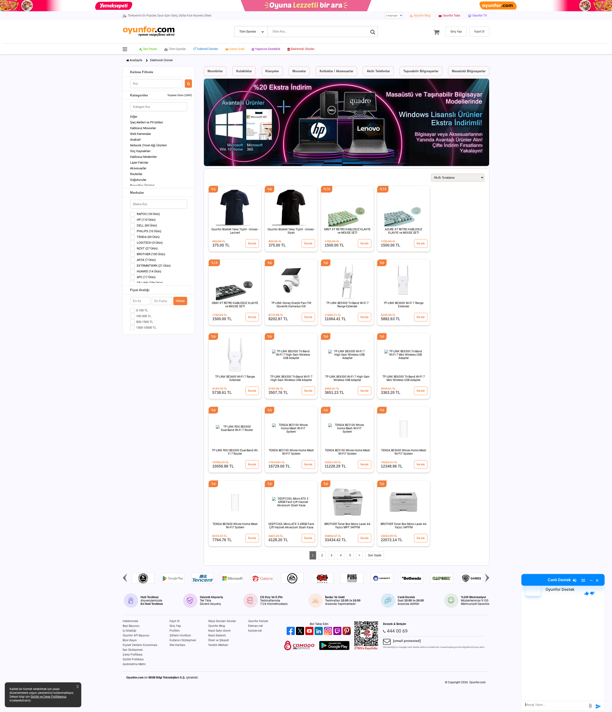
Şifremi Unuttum (180, 635)
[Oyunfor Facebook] (291, 631)
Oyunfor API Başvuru (136, 635)
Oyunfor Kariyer (258, 621)
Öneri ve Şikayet (218, 640)
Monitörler (215, 71)
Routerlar (136, 174)
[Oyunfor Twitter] (300, 631)
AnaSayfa (136, 60)
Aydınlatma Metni (134, 664)
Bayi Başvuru (131, 626)
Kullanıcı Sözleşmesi (182, 640)
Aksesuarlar (138, 168)
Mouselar (299, 71)
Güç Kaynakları (140, 151)
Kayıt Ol (174, 621)
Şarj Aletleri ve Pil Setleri (146, 122)
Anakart (135, 139)
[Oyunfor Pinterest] (347, 631)
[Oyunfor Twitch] (338, 631)
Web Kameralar (140, 134)
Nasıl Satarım (217, 635)
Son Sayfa (374, 555)
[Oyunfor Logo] (149, 31)
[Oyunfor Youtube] (310, 631)
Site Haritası (177, 645)
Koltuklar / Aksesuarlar (336, 71)
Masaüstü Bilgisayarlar (469, 71)
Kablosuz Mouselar (143, 128)
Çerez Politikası (132, 654)
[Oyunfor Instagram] (328, 631)
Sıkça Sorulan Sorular (222, 621)
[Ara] (373, 31)
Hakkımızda (130, 621)
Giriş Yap (175, 626)
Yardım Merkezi (218, 645)
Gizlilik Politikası (133, 659)
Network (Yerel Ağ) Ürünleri (148, 145)
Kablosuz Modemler (143, 157)
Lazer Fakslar (139, 162)
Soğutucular (138, 180)
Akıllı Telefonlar (378, 71)
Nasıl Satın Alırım (219, 630)
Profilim (174, 630)
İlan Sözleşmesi (133, 649)
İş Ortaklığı (129, 630)
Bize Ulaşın (130, 640)
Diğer (133, 116)
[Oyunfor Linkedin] (319, 631)
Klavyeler (272, 71)
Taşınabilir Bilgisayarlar (420, 71)
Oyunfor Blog (216, 626)
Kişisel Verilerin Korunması (140, 645)
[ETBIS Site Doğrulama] (366, 649)
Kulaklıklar (244, 71)
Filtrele (180, 301)
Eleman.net (255, 626)
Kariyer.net (255, 630)
